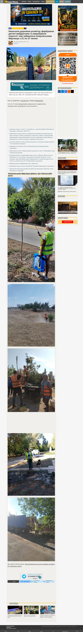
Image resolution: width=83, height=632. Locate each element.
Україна (43, 1)
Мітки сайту (74, 626)
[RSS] (69, 91)
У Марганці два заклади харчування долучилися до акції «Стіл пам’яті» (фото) (15, 616)
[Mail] (72, 91)
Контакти (65, 626)
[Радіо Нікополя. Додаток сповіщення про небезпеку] (67, 18)
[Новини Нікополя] (11, 2)
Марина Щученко (19, 41)
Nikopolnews (39, 100)
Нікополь (24, 1)
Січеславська (36, 1)
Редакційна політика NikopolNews (48, 626)
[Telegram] (62, 91)
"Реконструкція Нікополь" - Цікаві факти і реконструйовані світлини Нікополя (67, 153)
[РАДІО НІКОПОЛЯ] (67, 39)
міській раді (25, 100)
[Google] (65, 91)
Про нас (69, 626)
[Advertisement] (31, 118)
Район (29, 1)
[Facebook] (59, 91)
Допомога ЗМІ (59, 626)
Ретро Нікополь (50, 1)
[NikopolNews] (31, 576)
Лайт (57, 1)
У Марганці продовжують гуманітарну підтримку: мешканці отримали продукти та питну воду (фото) (47, 616)
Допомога (67, 1)
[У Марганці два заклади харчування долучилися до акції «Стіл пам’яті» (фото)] (15, 614)
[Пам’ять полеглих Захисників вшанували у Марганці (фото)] (31, 614)
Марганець (21, 28)
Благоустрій (16, 28)
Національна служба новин (69, 191)
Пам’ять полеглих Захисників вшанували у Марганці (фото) (29, 616)
